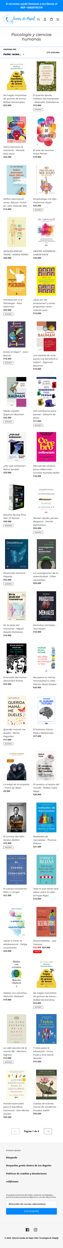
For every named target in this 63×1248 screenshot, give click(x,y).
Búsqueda (11, 1157)
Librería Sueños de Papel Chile (25, 1238)
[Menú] (58, 19)
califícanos (12, 1181)
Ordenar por (9, 49)
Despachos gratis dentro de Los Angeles (28, 1165)
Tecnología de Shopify (49, 1238)
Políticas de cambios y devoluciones (26, 1173)
